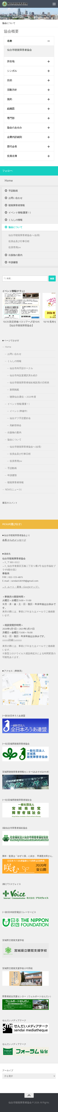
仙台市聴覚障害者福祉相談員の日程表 (29, 382)
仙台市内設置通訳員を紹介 (24, 375)
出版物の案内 (15, 255)
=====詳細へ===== (12, 640)
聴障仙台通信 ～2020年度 (23, 396)
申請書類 (13, 262)
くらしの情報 (15, 219)
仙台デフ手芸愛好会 (20, 418)
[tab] (29, 41)
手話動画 (13, 190)
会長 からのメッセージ (14, 540)
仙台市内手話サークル (21, 368)
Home (9, 180)
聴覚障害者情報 (17, 205)
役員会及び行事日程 (19, 241)
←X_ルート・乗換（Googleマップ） (21, 587)
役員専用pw (15, 247)
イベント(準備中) (18, 411)
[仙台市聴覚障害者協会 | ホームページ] (19, 4)
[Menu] (54, 4)
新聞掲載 (14, 389)
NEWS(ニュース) (13, 489)
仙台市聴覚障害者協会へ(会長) (24, 235)
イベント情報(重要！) (20, 212)
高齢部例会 (15, 425)
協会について (15, 227)
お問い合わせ (15, 198)
